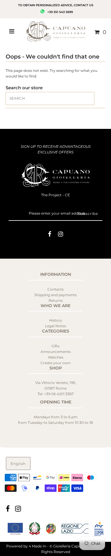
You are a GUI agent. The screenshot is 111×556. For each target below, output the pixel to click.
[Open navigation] (12, 32)
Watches (55, 357)
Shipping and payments (55, 295)
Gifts (55, 346)
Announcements (56, 351)
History (55, 320)
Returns (56, 300)
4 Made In (37, 546)
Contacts (55, 289)
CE (67, 195)
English (18, 463)
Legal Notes (55, 326)
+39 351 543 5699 (59, 12)
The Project (51, 195)
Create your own (55, 363)
